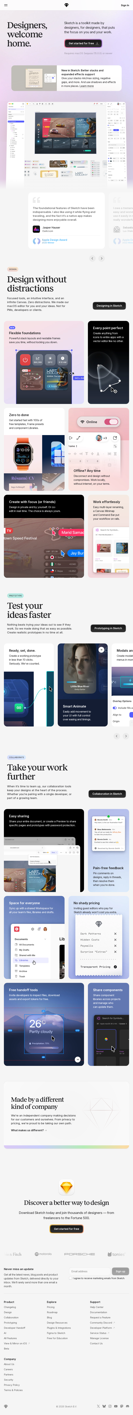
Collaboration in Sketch (107, 793)
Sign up (120, 1271)
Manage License (99, 1338)
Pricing (50, 1307)
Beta (6, 1348)
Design (8, 1312)
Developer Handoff (14, 1327)
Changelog (10, 1307)
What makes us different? (27, 1130)
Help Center (96, 1307)
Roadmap (52, 1312)
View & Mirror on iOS (15, 1343)
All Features (10, 1338)
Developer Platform (101, 1327)
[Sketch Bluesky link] (104, 1407)
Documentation (98, 1312)
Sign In (125, 5)
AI (5, 1333)
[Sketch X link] (98, 1407)
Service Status (98, 1333)
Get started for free (81, 43)
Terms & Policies (13, 1390)
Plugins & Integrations (59, 1327)
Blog (49, 1317)
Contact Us (96, 1343)
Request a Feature (100, 1317)
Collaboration (11, 1317)
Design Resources (57, 1322)
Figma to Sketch (56, 1333)
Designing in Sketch (109, 305)
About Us (9, 1364)
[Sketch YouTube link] (115, 1407)
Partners (8, 1374)
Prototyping (10, 1322)
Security (8, 1379)
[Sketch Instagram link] (110, 1407)
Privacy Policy (12, 1384)
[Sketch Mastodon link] (121, 1407)
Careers (8, 1369)
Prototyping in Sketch (108, 628)
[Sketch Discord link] (127, 1407)
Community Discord (101, 1322)
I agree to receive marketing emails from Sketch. (99, 1278)
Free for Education (57, 1338)
